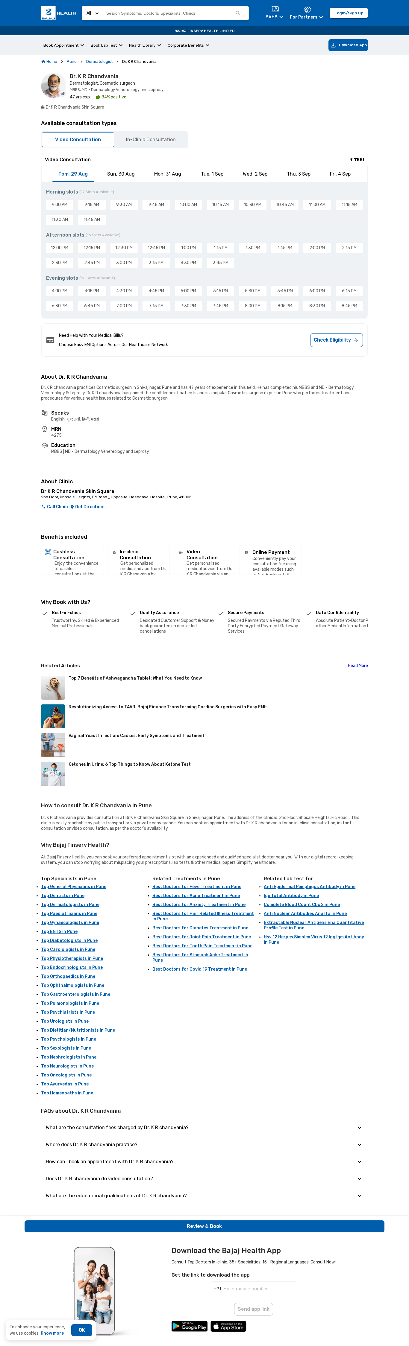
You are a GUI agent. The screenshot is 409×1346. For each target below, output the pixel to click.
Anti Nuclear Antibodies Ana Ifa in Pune (305, 913)
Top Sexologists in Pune (66, 1048)
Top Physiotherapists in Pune (72, 958)
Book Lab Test (104, 45)
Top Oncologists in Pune (66, 1075)
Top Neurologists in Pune (67, 1066)
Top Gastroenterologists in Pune (75, 994)
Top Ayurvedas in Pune (65, 1084)
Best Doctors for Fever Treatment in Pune (196, 886)
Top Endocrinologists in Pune (72, 967)
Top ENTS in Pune (59, 931)
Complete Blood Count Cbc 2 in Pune (302, 904)
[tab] (73, 174)
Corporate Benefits (186, 45)
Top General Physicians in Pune (73, 886)
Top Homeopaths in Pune (67, 1093)
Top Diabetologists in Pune (69, 940)
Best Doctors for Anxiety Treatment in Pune (199, 904)
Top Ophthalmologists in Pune (72, 985)
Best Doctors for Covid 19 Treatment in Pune (199, 969)
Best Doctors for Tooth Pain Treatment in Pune (202, 945)
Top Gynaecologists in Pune (70, 922)
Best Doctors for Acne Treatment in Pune (196, 895)
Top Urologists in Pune (65, 1021)
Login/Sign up (348, 12)
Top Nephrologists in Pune (68, 1057)
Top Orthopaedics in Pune (68, 976)
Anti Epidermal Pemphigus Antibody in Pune (309, 886)
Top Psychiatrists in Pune (68, 1012)
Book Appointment (61, 45)
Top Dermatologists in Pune (70, 904)
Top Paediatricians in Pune (69, 913)
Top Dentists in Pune (62, 895)
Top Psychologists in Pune (68, 1039)
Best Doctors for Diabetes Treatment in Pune (200, 928)
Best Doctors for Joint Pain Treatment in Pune (201, 937)
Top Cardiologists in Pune (68, 949)
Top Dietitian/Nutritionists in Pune (78, 1030)
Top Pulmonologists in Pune (70, 1003)
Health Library (142, 45)
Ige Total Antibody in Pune (291, 895)
